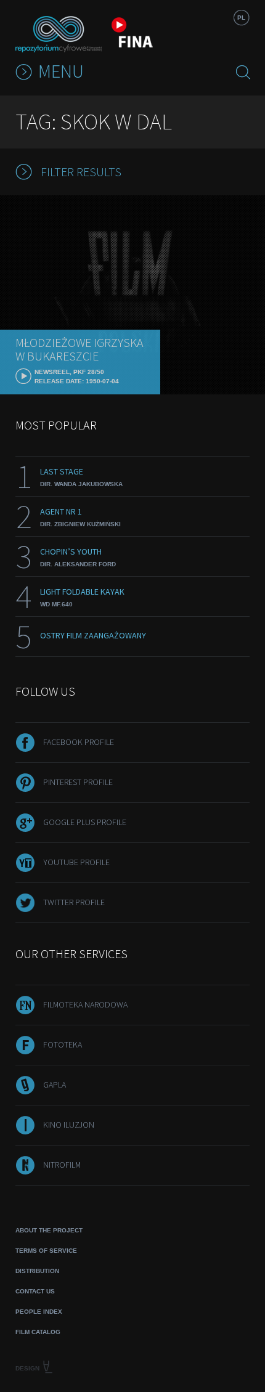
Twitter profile (74, 902)
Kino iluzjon (68, 1124)
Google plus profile (84, 822)
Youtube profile (76, 862)
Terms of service (46, 1250)
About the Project (49, 1230)
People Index (38, 1311)
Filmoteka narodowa (85, 1004)
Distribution (37, 1271)
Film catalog (37, 1332)
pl (241, 17)
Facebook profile (78, 741)
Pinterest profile (78, 782)
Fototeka (62, 1044)
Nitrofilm (62, 1164)
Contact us (35, 1291)
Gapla (54, 1084)
